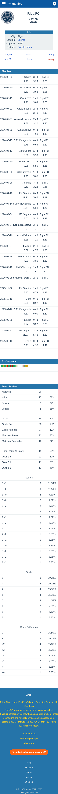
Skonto (21, 40)
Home (29, 54)
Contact (29, 782)
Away (51, 54)
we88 (29, 695)
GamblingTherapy (29, 738)
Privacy (29, 767)
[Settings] (54, 3)
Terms (29, 772)
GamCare (29, 743)
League (8, 54)
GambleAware (29, 733)
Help (29, 763)
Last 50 (7, 59)
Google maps (25, 47)
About (29, 777)
